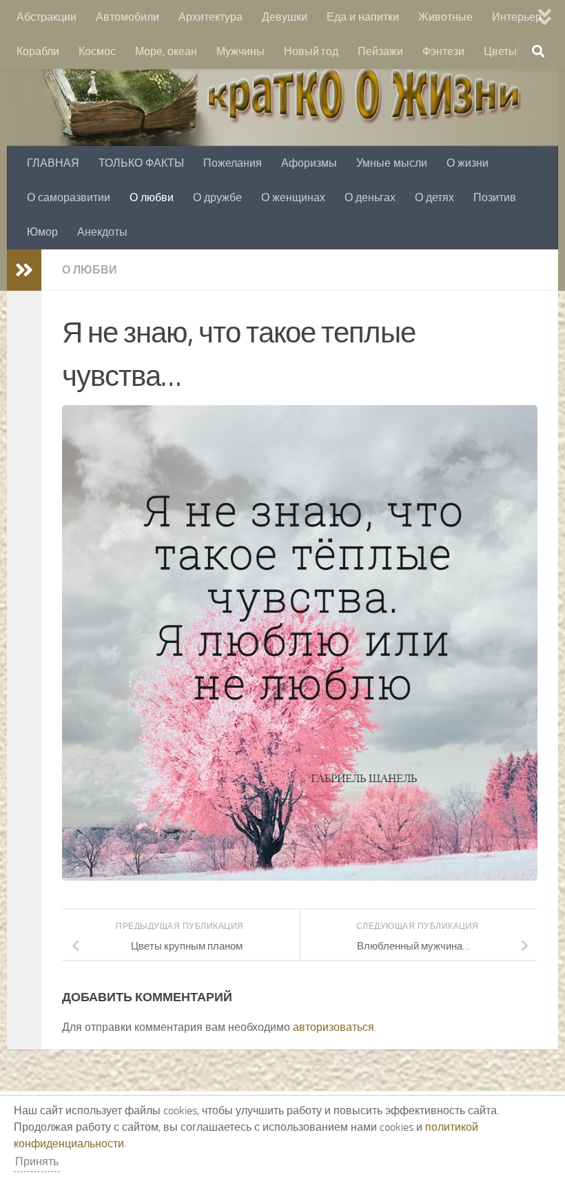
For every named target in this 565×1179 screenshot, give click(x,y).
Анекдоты (102, 231)
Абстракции (46, 16)
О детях (434, 197)
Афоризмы (309, 163)
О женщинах (293, 197)
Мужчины (240, 51)
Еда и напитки (363, 16)
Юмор (42, 231)
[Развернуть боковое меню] (24, 270)
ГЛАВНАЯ (53, 163)
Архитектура (210, 16)
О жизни (467, 163)
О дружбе (217, 197)
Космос (97, 51)
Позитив (494, 197)
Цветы (500, 51)
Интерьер (517, 16)
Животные (445, 16)
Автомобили (127, 16)
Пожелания (232, 163)
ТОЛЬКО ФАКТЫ (141, 163)
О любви (152, 197)
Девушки (284, 16)
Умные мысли (391, 163)
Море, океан (166, 51)
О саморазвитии (68, 197)
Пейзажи (380, 51)
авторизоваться (333, 1027)
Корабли (38, 51)
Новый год (311, 51)
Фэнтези (443, 51)
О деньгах (370, 197)
